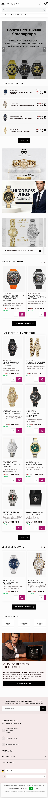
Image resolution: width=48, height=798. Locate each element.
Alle (22, 140)
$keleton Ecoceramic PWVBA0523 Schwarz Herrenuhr (11, 364)
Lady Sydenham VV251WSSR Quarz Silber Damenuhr (12, 464)
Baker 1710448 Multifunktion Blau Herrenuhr (10, 582)
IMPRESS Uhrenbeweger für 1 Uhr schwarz (34, 513)
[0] (45, 3)
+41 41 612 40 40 (11, 738)
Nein (36, 788)
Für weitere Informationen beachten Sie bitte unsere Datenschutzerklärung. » (24, 793)
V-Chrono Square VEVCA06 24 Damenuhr (34, 464)
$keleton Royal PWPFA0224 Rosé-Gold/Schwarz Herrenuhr (32, 414)
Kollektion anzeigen (23, 323)
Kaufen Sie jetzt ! (24, 683)
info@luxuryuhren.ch (12, 744)
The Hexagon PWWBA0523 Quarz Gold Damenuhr (35, 363)
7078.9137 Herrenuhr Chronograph (11, 513)
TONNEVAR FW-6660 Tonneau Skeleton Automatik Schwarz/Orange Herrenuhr (13, 297)
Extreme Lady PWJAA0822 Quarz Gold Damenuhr (12, 412)
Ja (31, 788)
